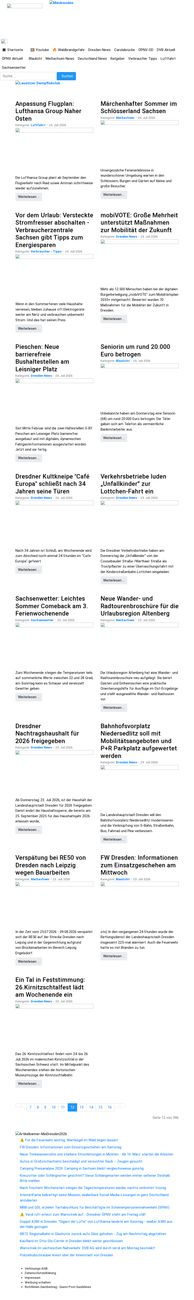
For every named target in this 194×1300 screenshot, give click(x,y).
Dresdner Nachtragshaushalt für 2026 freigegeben (47, 733)
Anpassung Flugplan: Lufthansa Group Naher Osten (48, 111)
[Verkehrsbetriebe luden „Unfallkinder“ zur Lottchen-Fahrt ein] (140, 522)
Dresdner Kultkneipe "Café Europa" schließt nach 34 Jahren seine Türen (52, 484)
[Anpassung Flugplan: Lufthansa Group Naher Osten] (54, 149)
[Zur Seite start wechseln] (18, 1105)
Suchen (67, 76)
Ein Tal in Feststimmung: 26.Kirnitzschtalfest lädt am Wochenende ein (50, 987)
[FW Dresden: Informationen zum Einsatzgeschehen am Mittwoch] (140, 903)
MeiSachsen (125, 118)
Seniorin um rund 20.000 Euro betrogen (135, 350)
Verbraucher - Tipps (46, 251)
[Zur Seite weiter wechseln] (117, 1105)
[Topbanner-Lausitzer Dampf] (37, 83)
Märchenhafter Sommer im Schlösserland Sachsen (139, 107)
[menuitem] (36, 1268)
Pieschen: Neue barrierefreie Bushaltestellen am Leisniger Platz (42, 358)
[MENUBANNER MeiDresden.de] (61, 2)
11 (63, 1107)
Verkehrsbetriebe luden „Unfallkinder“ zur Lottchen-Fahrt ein (133, 484)
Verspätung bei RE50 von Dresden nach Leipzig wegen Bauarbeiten (50, 865)
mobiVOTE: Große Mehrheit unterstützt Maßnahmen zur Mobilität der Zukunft (139, 223)
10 (54, 1107)
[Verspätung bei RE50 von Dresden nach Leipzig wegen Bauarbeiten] (54, 903)
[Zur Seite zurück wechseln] (24, 1105)
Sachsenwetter (42, 620)
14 (91, 1107)
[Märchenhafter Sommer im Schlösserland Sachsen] (140, 142)
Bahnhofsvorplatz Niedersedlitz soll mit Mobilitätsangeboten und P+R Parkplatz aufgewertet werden (139, 741)
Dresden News (126, 236)
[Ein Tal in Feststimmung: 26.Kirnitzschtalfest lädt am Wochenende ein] (54, 1025)
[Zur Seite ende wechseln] (123, 1105)
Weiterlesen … (29, 197)
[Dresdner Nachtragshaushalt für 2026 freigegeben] (54, 772)
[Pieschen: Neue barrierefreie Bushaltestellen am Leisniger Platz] (54, 400)
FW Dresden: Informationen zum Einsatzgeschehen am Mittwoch (139, 865)
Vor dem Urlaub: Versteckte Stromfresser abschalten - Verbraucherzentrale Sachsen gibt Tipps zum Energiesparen (54, 230)
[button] (14, 49)
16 (110, 1107)
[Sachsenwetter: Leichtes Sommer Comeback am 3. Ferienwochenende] (54, 644)
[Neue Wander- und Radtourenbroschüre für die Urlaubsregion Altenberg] (140, 644)
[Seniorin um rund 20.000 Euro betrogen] (140, 385)
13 (82, 1107)
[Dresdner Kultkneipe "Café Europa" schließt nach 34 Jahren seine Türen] (54, 522)
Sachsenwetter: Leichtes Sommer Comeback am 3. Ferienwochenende (51, 606)
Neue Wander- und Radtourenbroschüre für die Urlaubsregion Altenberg (140, 606)
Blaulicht (123, 361)
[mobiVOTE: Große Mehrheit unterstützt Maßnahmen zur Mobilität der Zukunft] (140, 261)
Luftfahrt (38, 125)
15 (100, 1107)
